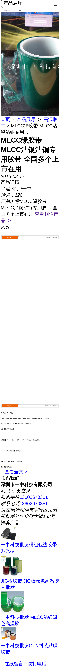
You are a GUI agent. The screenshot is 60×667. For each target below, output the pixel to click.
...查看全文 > (14, 471)
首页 (5, 119)
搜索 (20, 10)
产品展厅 (26, 119)
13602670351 (33, 497)
